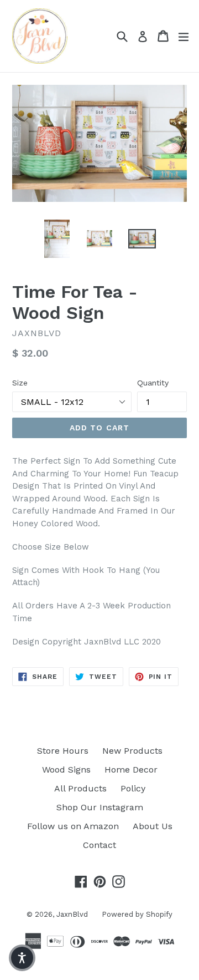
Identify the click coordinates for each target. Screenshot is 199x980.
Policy (133, 788)
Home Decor (131, 769)
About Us (152, 826)
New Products (132, 750)
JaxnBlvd (72, 914)
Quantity (153, 382)
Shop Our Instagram (99, 807)
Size (20, 382)
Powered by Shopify (137, 914)
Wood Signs (66, 769)
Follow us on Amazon (73, 826)
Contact (99, 845)
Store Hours (62, 750)
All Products (80, 788)
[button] (22, 958)
